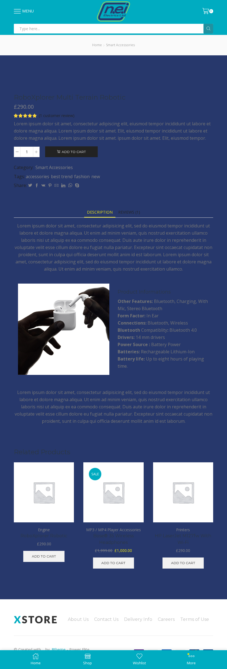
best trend (62, 176)
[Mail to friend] (56, 185)
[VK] (43, 185)
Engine (44, 529)
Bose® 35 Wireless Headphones (113, 539)
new (95, 176)
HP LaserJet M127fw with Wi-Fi (183, 539)
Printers (183, 529)
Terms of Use (194, 619)
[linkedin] (63, 185)
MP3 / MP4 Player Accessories (113, 529)
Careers (166, 619)
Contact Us (106, 619)
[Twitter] (30, 185)
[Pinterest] (50, 185)
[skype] (76, 185)
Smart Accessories (120, 45)
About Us (78, 619)
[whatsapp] (70, 185)
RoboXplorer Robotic (43, 535)
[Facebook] (36, 185)
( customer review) (56, 115)
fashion (82, 176)
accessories (37, 176)
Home (97, 45)
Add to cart (74, 152)
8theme (59, 649)
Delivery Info (138, 619)
